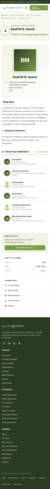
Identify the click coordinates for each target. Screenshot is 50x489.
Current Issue (13, 300)
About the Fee (13, 478)
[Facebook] (4, 343)
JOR (5, 15)
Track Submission (9, 422)
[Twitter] (9, 343)
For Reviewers (10, 59)
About (4, 434)
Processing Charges (12, 63)
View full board (40, 152)
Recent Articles (8, 363)
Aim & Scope (13, 290)
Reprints (5, 379)
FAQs (4, 478)
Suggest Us (6, 458)
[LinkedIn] (14, 343)
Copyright (32, 478)
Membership (7, 454)
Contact (5, 462)
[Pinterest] (19, 343)
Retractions (18, 484)
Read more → (43, 2)
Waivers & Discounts (10, 418)
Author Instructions (9, 399)
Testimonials (7, 383)
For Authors (9, 50)
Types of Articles (8, 411)
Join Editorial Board (9, 450)
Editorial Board (16, 15)
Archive (11, 306)
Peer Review (6, 484)
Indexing (5, 371)
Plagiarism (42, 478)
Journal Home (13, 285)
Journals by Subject (12, 38)
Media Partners (8, 375)
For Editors (9, 54)
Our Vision (6, 438)
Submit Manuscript (36, 7)
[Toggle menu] (26, 8)
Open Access (7, 442)
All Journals (9, 34)
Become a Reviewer (10, 446)
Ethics (23, 478)
